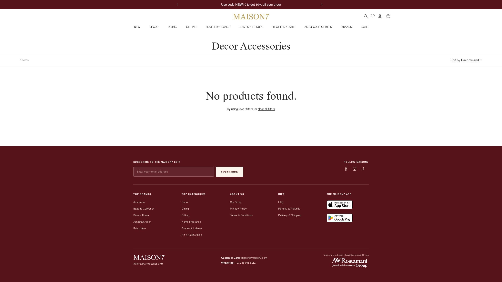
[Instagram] (354, 169)
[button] (466, 60)
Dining (185, 208)
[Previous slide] (177, 4)
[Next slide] (321, 4)
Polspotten (139, 228)
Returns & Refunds (289, 208)
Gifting (185, 215)
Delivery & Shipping (289, 215)
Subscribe (229, 171)
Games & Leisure (192, 228)
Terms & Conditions (241, 215)
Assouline (139, 202)
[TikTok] (363, 169)
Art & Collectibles (192, 234)
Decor (185, 202)
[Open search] (365, 16)
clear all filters (266, 109)
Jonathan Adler (142, 221)
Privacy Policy (238, 208)
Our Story (235, 202)
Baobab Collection (143, 208)
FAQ (280, 202)
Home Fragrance (191, 221)
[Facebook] (346, 169)
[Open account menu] (379, 16)
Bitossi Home (141, 215)
